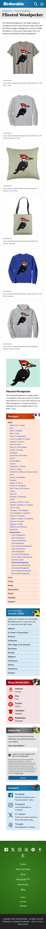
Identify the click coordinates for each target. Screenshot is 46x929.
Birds (10, 422)
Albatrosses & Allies (17, 425)
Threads (19, 824)
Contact (23, 901)
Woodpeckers (7, 11)
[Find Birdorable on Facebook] (6, 849)
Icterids (12, 464)
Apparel (11, 628)
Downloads (23, 884)
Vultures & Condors (17, 521)
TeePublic (19, 710)
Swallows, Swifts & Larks (19, 502)
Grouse (12, 458)
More (14, 408)
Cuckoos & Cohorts (17, 442)
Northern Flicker (18, 560)
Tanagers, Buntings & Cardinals (21, 505)
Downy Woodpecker (19, 540)
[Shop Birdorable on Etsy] (23, 855)
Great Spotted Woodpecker (22, 546)
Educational (13, 589)
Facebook (19, 794)
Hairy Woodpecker (18, 551)
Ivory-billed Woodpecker (21, 554)
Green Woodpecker (18, 549)
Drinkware (12, 640)
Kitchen (11, 652)
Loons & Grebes (16, 469)
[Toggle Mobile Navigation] (42, 4)
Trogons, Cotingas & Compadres (22, 518)
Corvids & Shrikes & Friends (20, 439)
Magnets (12, 656)
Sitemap (23, 906)
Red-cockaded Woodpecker (21, 571)
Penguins (13, 480)
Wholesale (23, 879)
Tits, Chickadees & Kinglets (20, 513)
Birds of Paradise (16, 431)
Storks (12, 499)
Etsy (17, 696)
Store (23, 874)
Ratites (12, 491)
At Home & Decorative (18, 632)
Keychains (12, 648)
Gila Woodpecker (18, 543)
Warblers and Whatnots (18, 527)
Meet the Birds (23, 869)
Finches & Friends (16, 450)
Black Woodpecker (18, 538)
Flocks (10, 593)
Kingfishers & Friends (18, 466)
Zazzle (18, 703)
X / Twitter (20, 814)
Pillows (11, 664)
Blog (23, 889)
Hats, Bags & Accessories (19, 644)
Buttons (11, 636)
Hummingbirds (15, 461)
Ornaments (13, 660)
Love (10, 577)
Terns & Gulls (15, 507)
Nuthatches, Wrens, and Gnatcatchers (24, 472)
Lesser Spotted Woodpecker (22, 557)
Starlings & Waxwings (18, 496)
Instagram (20, 804)
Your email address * (16, 745)
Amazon (9, 80)
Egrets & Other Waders (18, 447)
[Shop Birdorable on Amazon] (40, 849)
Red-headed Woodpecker (21, 573)
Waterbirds (14, 529)
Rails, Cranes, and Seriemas (20, 488)
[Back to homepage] (14, 4)
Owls (12, 474)
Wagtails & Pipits (16, 524)
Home (23, 864)
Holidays (12, 597)
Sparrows (13, 494)
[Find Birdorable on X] (13, 849)
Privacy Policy (19, 773)
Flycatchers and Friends (18, 455)
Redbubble (20, 717)
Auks (11, 428)
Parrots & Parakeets (17, 477)
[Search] (36, 4)
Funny (10, 581)
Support (11, 601)
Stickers (11, 673)
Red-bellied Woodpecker (20, 568)
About (23, 897)
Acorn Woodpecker (18, 535)
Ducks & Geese (15, 444)
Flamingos (14, 453)
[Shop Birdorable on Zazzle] (33, 849)
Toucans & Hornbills (17, 516)
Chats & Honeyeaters (18, 436)
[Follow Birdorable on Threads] (26, 849)
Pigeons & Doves (16, 483)
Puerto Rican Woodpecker (21, 565)
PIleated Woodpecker (22, 11)
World (10, 585)
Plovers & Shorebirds (18, 485)
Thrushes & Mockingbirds (19, 510)
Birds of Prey (14, 433)
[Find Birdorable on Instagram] (19, 849)
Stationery (12, 668)
